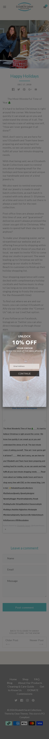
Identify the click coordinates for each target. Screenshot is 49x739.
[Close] (46, 332)
